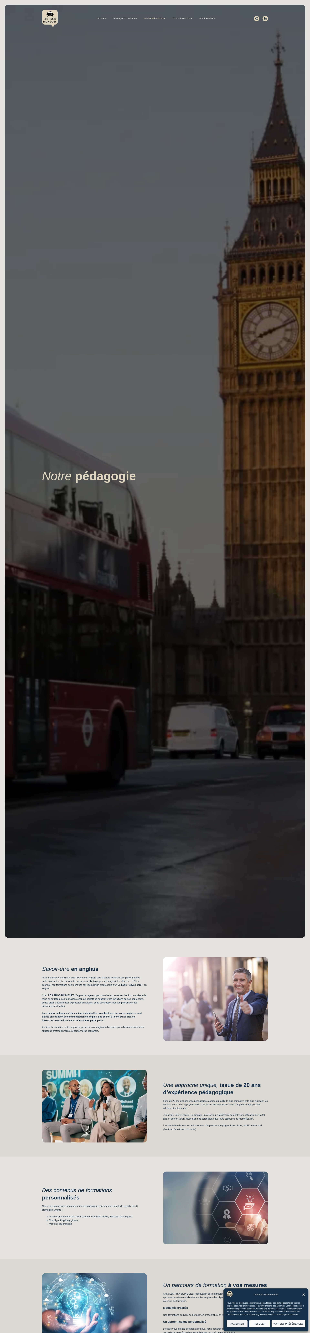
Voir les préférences (288, 1323)
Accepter (237, 1323)
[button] (303, 1294)
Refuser (259, 1323)
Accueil (101, 18)
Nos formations (182, 18)
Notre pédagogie (154, 18)
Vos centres (207, 18)
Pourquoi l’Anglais (125, 18)
